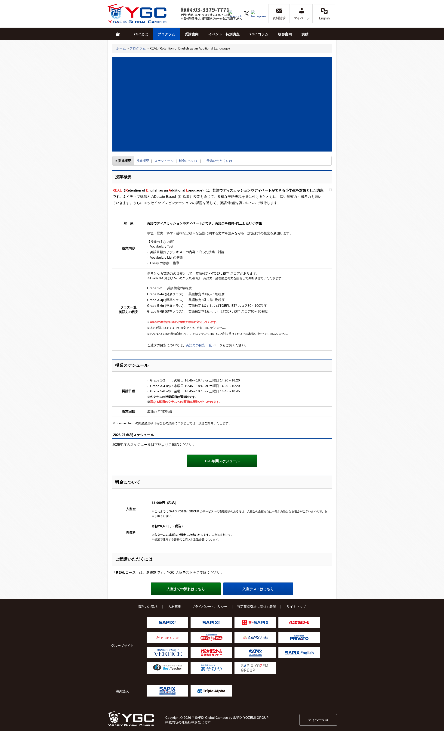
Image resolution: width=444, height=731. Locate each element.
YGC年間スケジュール (222, 461)
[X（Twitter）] (246, 13)
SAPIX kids (255, 637)
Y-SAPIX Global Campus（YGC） (131, 718)
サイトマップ (296, 606)
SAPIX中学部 (211, 622)
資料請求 (279, 18)
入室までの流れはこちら (186, 589)
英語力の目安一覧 (199, 345)
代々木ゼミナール (299, 622)
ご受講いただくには (217, 161)
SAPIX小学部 (167, 622)
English (324, 18)
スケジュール (164, 161)
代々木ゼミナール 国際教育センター (211, 652)
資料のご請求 (147, 606)
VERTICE (167, 652)
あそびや (211, 668)
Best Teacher (167, 668)
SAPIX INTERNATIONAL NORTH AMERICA (167, 691)
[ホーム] (118, 34)
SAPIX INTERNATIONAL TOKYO (255, 652)
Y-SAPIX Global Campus (142, 13)
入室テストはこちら (258, 589)
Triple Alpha (211, 691)
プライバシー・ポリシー (209, 606)
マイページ (302, 18)
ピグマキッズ (167, 637)
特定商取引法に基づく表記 (256, 606)
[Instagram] (258, 13)
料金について (188, 161)
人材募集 (174, 606)
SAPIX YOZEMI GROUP (255, 668)
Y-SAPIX (255, 622)
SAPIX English (299, 652)
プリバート (299, 637)
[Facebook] (235, 13)
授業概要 (142, 161)
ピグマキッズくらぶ (211, 637)
